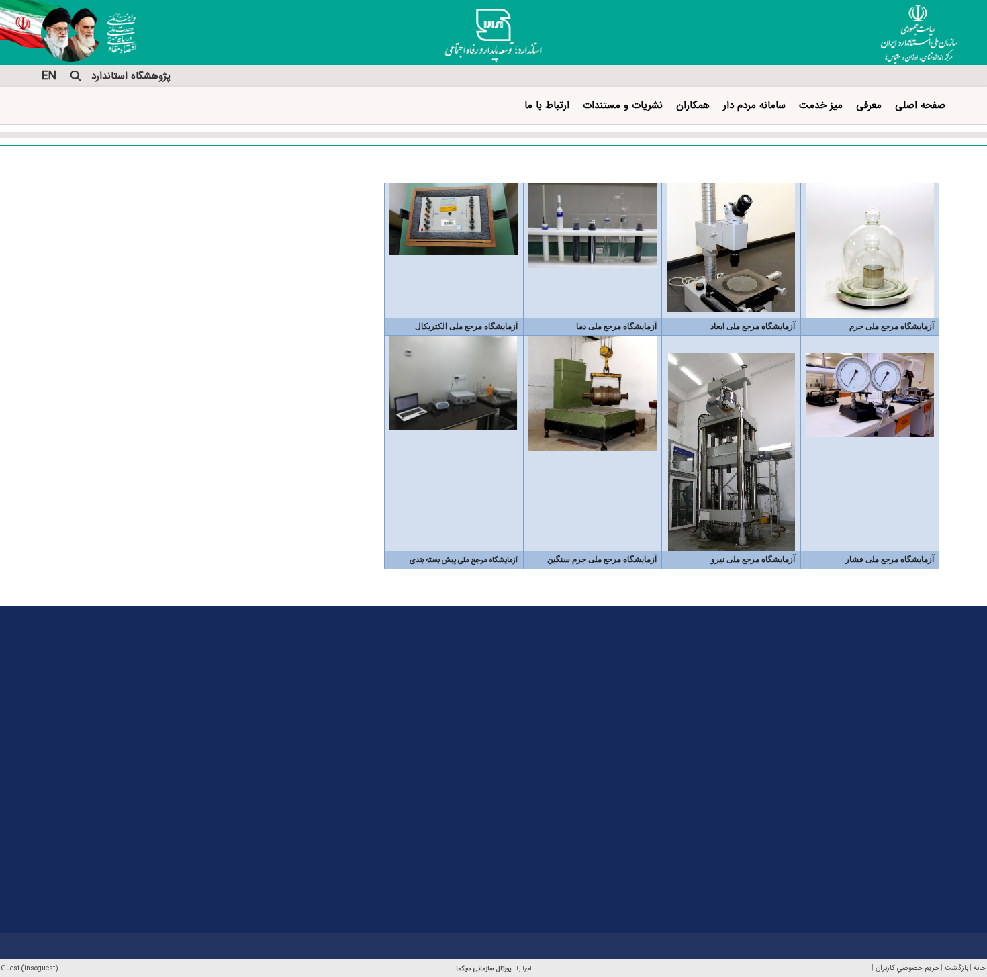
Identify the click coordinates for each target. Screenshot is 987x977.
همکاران (693, 105)
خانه (980, 968)
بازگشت (956, 968)
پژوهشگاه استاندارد (131, 76)
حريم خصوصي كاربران (907, 968)
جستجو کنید (75, 76)
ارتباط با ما (546, 105)
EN (49, 75)
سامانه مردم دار (754, 105)
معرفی (869, 105)
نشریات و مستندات (623, 105)
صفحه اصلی (920, 105)
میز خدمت (821, 105)
